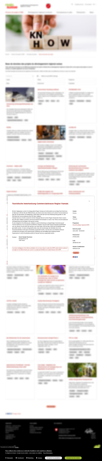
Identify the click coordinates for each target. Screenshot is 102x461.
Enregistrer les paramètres (53, 457)
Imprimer (76, 252)
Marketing (30, 458)
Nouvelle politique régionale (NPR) (81, 225)
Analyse (40, 458)
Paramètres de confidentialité (7, 447)
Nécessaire (10, 458)
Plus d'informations (47, 453)
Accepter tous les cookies (73, 457)
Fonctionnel (20, 458)
